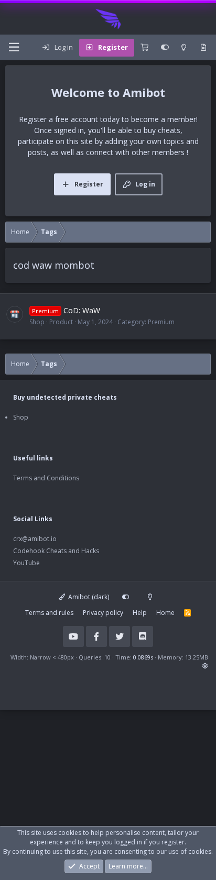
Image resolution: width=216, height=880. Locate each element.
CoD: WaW (66, 310)
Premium (161, 321)
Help (140, 612)
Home (165, 612)
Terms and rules (49, 612)
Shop (20, 417)
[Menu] (13, 47)
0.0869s (143, 657)
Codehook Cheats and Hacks (56, 550)
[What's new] (203, 47)
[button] (205, 665)
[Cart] (144, 47)
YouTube (26, 562)
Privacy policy (103, 612)
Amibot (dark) (88, 596)
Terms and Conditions (46, 478)
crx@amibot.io (35, 538)
